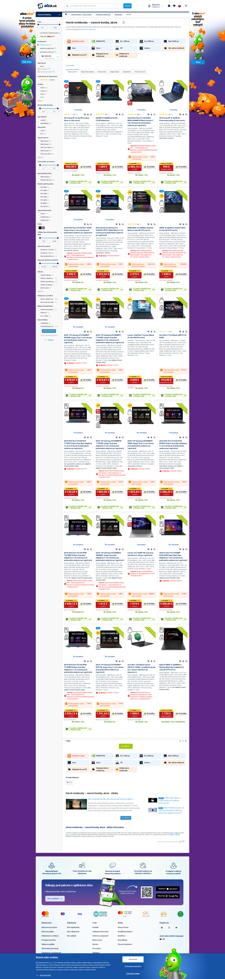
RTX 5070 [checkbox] (44, 187)
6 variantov (141, 110)
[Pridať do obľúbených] (85, 114)
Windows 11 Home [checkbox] (47, 250)
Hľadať (127, 6)
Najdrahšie (127, 72)
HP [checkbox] (41, 97)
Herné (128, 14)
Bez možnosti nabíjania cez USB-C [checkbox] (48, 302)
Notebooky (118, 14)
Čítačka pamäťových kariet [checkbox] (48, 281)
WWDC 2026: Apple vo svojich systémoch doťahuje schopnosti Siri (169, 800)
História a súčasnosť (100, 936)
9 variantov (110, 220)
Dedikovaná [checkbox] (45, 217)
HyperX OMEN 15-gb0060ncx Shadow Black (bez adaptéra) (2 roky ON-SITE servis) (171, 667)
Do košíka (87, 167)
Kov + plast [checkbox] (44, 316)
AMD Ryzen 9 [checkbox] (45, 144)
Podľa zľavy (102, 72)
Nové (42, 66)
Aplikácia (95, 953)
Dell (70, 782)
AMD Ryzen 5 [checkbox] (45, 151)
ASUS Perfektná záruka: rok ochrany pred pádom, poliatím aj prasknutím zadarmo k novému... (171, 810)
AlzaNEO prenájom (125, 932)
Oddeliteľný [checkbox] (44, 323)
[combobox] (93, 5)
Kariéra (95, 944)
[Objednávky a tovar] (169, 5)
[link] (49, 340)
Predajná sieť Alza (49, 940)
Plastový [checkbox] (43, 313)
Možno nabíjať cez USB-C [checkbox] (48, 299)
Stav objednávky (73, 927)
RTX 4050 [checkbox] (44, 200)
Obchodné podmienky (50, 948)
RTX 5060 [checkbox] (44, 190)
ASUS (160, 808)
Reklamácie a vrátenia (50, 936)
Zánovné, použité (46, 72)
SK (164, 939)
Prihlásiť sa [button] (155, 7)
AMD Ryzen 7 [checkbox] (45, 141)
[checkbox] (49, 33)
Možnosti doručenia (49, 927)
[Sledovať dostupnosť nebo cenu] (88, 114)
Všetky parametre (49, 331)
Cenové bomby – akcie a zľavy (81, 14)
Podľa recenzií (140, 72)
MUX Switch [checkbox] (45, 288)
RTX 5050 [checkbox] (44, 193)
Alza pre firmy (123, 927)
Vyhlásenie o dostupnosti (51, 953)
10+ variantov (78, 327)
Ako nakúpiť (71, 936)
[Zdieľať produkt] (124, 22)
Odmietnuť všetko (133, 974)
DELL (67, 834)
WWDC (161, 798)
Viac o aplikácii (53, 898)
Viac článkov (126, 818)
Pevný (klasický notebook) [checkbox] (48, 326)
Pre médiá (96, 948)
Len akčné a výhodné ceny (49, 33)
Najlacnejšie (114, 72)
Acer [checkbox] (42, 94)
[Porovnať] (91, 114)
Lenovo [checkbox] (43, 91)
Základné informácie (100, 932)
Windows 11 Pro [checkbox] (46, 253)
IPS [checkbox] (42, 134)
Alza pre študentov (125, 944)
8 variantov (141, 545)
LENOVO (177, 833)
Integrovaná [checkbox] (45, 220)
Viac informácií (45, 975)
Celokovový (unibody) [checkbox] (48, 309)
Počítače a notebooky (103, 14)
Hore (69, 741)
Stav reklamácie (73, 932)
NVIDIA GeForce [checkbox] (46, 180)
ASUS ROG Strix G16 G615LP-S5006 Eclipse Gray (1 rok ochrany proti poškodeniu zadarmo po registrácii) (78, 230)
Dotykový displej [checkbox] (46, 285)
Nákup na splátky (48, 944)
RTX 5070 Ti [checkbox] (44, 206)
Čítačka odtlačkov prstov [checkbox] (48, 278)
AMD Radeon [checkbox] (45, 177)
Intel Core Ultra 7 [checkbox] (46, 154)
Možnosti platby (48, 932)
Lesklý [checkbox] (43, 120)
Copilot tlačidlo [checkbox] (46, 275)
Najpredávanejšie (87, 72)
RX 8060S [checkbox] (44, 203)
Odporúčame (72, 72)
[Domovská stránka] (66, 14)
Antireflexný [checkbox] (45, 123)
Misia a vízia (97, 940)
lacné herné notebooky (87, 29)
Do (59, 24)
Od (38, 24)
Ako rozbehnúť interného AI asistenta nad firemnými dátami (110, 799)
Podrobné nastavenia (133, 966)
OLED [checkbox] (42, 130)
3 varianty (78, 110)
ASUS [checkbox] (43, 88)
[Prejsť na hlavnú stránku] (47, 6)
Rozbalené (43, 69)
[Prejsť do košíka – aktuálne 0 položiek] (186, 5)
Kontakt (95, 927)
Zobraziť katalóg (44, 15)
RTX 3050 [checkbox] (44, 197)
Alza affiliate (122, 940)
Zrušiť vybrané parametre (49, 335)
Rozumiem (133, 959)
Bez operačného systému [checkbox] (48, 256)
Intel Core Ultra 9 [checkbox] (46, 147)
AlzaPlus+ (122, 936)
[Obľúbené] (174, 5)
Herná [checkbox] (43, 214)
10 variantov (78, 220)
